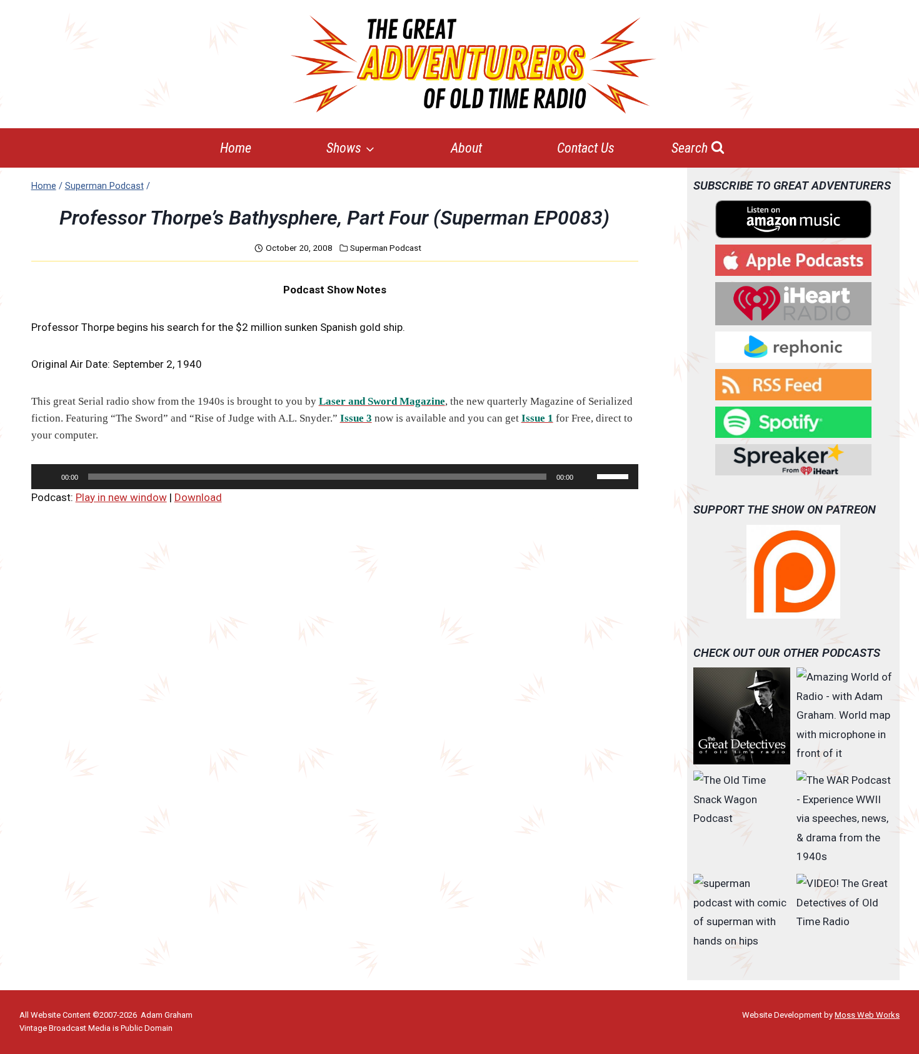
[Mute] (587, 476)
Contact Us (586, 148)
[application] (334, 476)
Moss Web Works (867, 1015)
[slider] (614, 475)
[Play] (47, 476)
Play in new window (121, 497)
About (466, 148)
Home (235, 148)
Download (198, 497)
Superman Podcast (385, 248)
